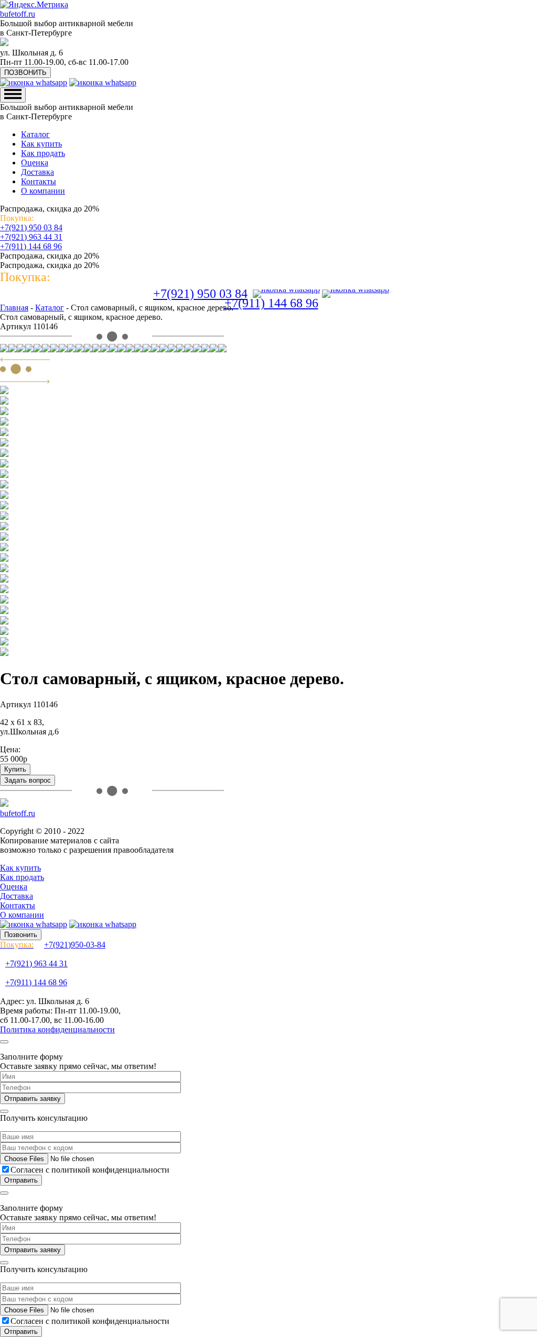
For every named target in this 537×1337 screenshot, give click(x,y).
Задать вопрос (27, 780)
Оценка (34, 162)
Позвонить (20, 935)
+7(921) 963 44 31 (31, 236)
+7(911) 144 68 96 (31, 246)
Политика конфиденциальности (57, 1029)
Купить (15, 769)
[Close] (4, 1041)
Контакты (38, 181)
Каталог (35, 134)
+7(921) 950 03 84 (31, 227)
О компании (43, 190)
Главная (14, 307)
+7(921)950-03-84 (52, 944)
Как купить (41, 143)
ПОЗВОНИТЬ (25, 72)
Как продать (43, 153)
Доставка (37, 172)
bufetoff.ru (17, 13)
